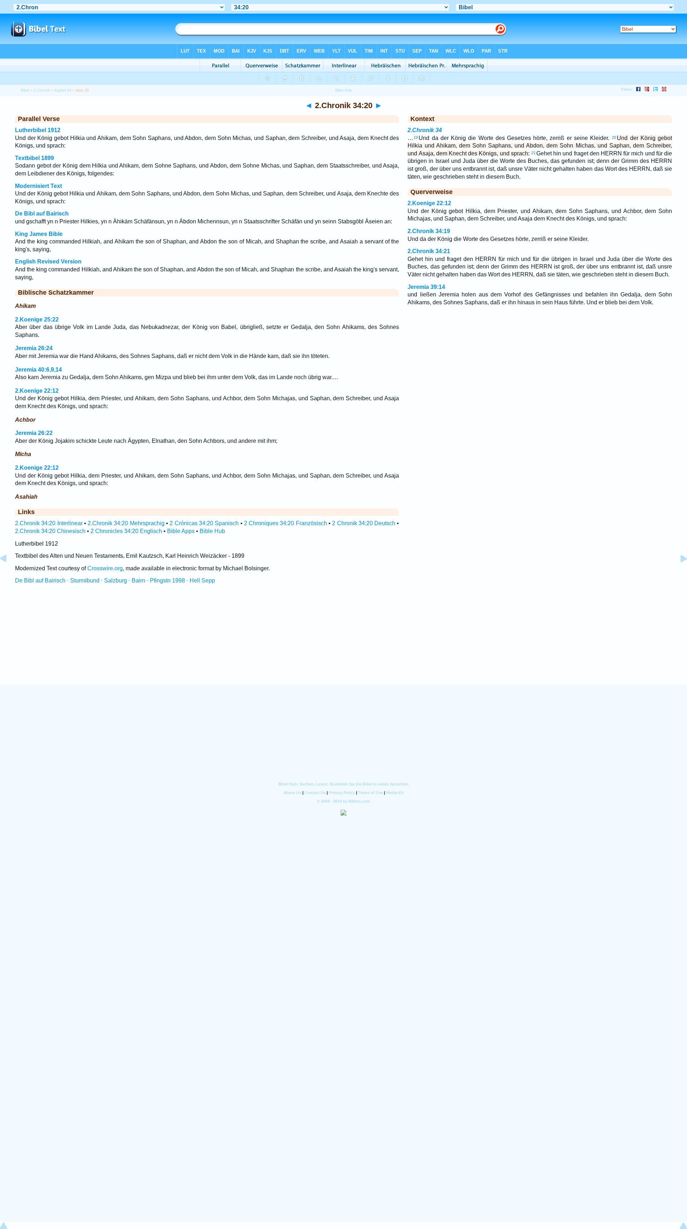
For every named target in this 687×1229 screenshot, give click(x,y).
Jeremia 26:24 (34, 348)
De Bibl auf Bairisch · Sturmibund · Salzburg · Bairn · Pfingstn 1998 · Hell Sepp (115, 580)
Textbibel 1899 (34, 158)
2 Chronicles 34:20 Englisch (126, 531)
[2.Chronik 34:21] (678, 575)
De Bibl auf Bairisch (42, 214)
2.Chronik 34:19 (429, 231)
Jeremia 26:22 (34, 433)
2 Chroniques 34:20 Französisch (285, 523)
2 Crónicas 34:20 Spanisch (204, 523)
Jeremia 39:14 (426, 287)
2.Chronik (41, 90)
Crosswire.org (105, 568)
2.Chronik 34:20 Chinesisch (50, 531)
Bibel (25, 90)
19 (416, 137)
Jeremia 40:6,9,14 (38, 370)
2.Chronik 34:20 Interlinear (49, 523)
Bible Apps (181, 531)
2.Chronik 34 (425, 130)
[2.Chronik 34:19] (9, 575)
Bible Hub (212, 531)
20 (614, 137)
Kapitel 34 (62, 90)
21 (533, 153)
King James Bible (39, 234)
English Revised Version (48, 261)
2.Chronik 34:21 (429, 251)
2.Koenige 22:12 (37, 391)
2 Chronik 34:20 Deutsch (363, 523)
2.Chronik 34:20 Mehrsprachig (126, 523)
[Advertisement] (343, 641)
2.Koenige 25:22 (37, 319)
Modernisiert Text (38, 186)
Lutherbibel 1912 (37, 130)
